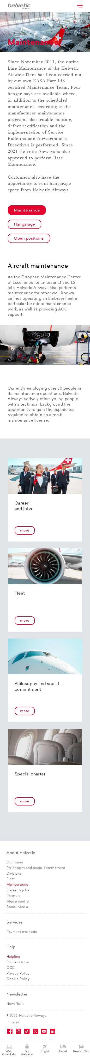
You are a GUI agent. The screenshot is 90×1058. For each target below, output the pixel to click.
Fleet (10, 879)
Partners (13, 896)
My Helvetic (27, 1053)
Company (14, 862)
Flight (45, 1051)
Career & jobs (17, 890)
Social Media (17, 907)
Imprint (13, 1022)
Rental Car (81, 1051)
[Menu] (79, 5)
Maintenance (27, 210)
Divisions (14, 873)
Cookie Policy (18, 979)
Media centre (17, 901)
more (24, 530)
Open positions (29, 239)
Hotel (63, 1051)
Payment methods (21, 932)
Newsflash (15, 1004)
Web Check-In (9, 1053)
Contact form (17, 962)
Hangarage (24, 225)
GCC (10, 968)
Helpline (13, 957)
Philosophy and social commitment (35, 868)
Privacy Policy (18, 973)
